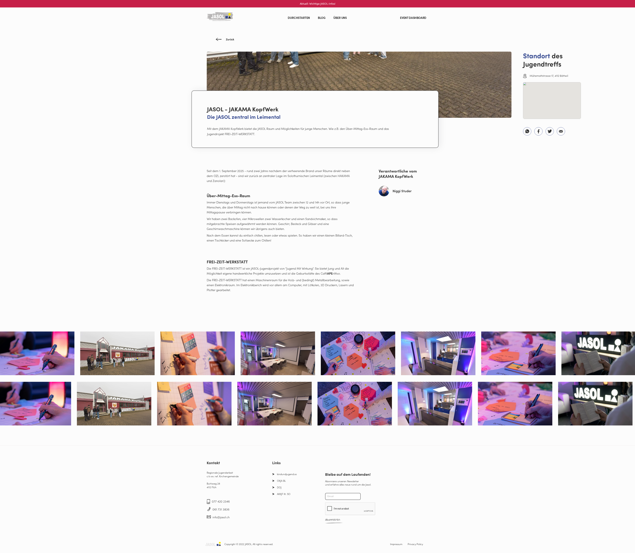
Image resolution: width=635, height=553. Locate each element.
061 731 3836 (220, 509)
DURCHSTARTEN (299, 18)
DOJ (279, 487)
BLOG (321, 18)
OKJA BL (281, 480)
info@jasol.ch (221, 517)
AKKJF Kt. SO (283, 494)
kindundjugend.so (287, 474)
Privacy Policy (415, 544)
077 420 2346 (221, 501)
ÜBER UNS (340, 18)
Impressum (396, 544)
